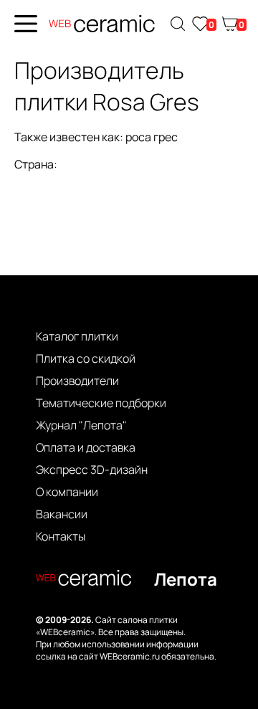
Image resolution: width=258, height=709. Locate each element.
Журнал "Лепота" (81, 425)
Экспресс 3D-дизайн (92, 469)
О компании (67, 492)
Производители (77, 381)
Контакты (60, 536)
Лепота (185, 579)
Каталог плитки (77, 336)
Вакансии (61, 514)
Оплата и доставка (85, 447)
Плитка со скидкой (85, 358)
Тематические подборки (101, 403)
